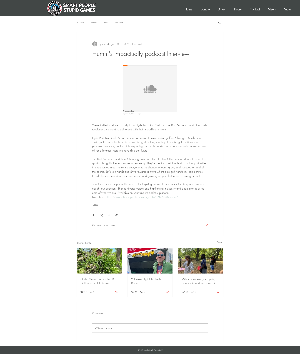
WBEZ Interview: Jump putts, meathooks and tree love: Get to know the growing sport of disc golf (199, 281)
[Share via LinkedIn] (109, 215)
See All (220, 242)
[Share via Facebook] (93, 215)
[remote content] (150, 90)
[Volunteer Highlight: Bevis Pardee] (150, 261)
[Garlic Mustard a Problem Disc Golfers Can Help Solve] (99, 261)
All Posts (80, 22)
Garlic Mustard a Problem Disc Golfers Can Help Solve (98, 281)
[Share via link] (116, 215)
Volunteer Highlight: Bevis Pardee (146, 281)
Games (93, 22)
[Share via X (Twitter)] (101, 215)
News (105, 22)
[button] (219, 22)
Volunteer (119, 22)
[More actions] (206, 44)
